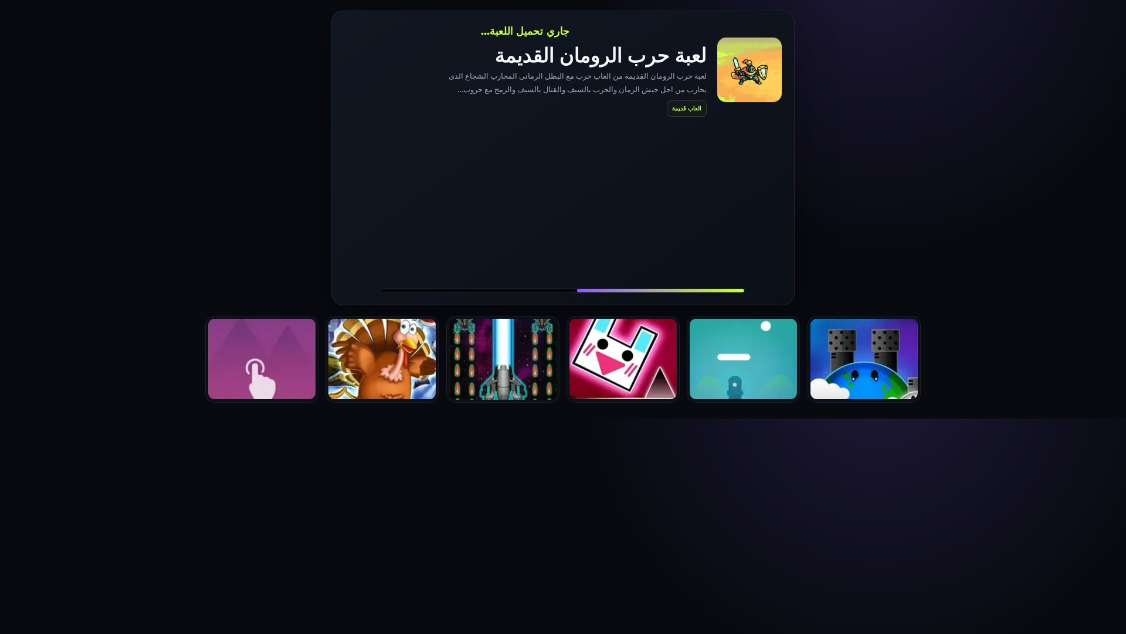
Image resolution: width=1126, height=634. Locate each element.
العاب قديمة (686, 108)
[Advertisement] (563, 202)
